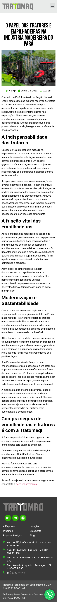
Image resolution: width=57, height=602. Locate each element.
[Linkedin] (15, 518)
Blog (32, 535)
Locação (34, 526)
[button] (52, 5)
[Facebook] (23, 518)
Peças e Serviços (12, 535)
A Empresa (9, 526)
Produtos (8, 530)
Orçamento (35, 530)
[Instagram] (8, 518)
